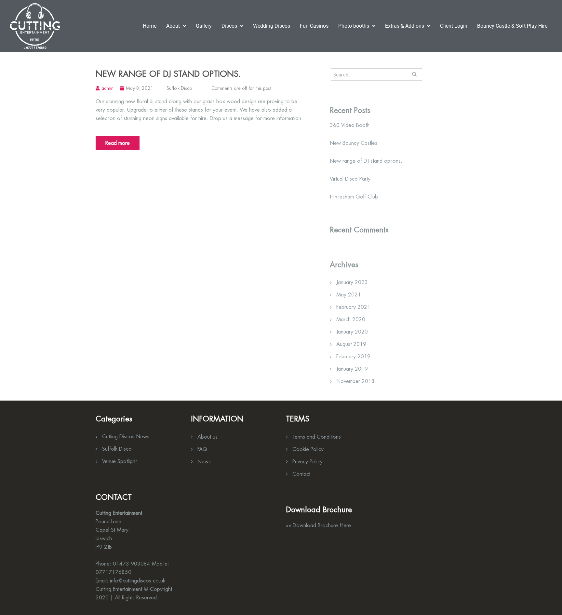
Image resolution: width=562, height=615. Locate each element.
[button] (176, 26)
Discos (229, 26)
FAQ (202, 449)
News (204, 461)
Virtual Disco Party (350, 179)
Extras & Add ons (404, 26)
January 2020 (352, 331)
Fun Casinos (314, 26)
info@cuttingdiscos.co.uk (137, 580)
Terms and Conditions (316, 436)
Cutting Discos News (125, 436)
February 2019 (353, 356)
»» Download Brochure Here (318, 525)
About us (207, 436)
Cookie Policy (308, 449)
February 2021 (353, 307)
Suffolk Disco (179, 88)
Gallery (204, 26)
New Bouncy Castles (353, 143)
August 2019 (351, 344)
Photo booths (353, 26)
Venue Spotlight (119, 461)
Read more (117, 143)
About (173, 26)
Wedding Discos (271, 26)
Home (149, 26)
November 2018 (355, 381)
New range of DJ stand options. (168, 74)
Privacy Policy (307, 461)
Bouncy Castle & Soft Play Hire (512, 26)
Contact (301, 474)
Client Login (453, 26)
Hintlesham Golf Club (354, 197)
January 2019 (352, 368)
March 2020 (350, 319)
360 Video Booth (349, 125)
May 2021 (348, 294)
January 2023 (352, 282)
